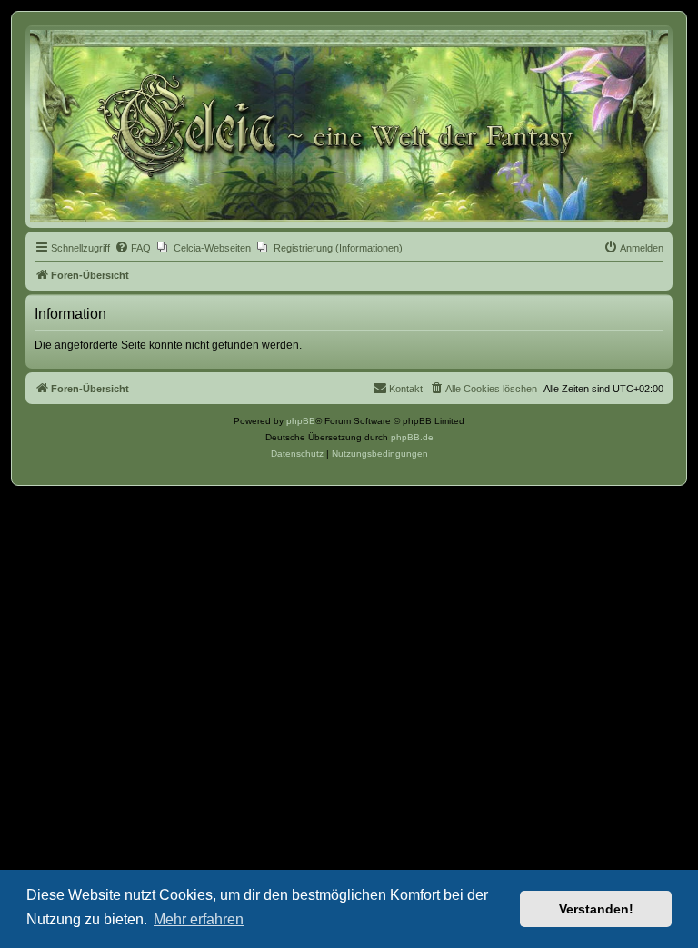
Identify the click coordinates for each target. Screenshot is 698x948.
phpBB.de (412, 437)
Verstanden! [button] (596, 909)
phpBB (300, 421)
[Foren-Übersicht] (349, 126)
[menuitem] (133, 248)
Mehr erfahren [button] (199, 919)
